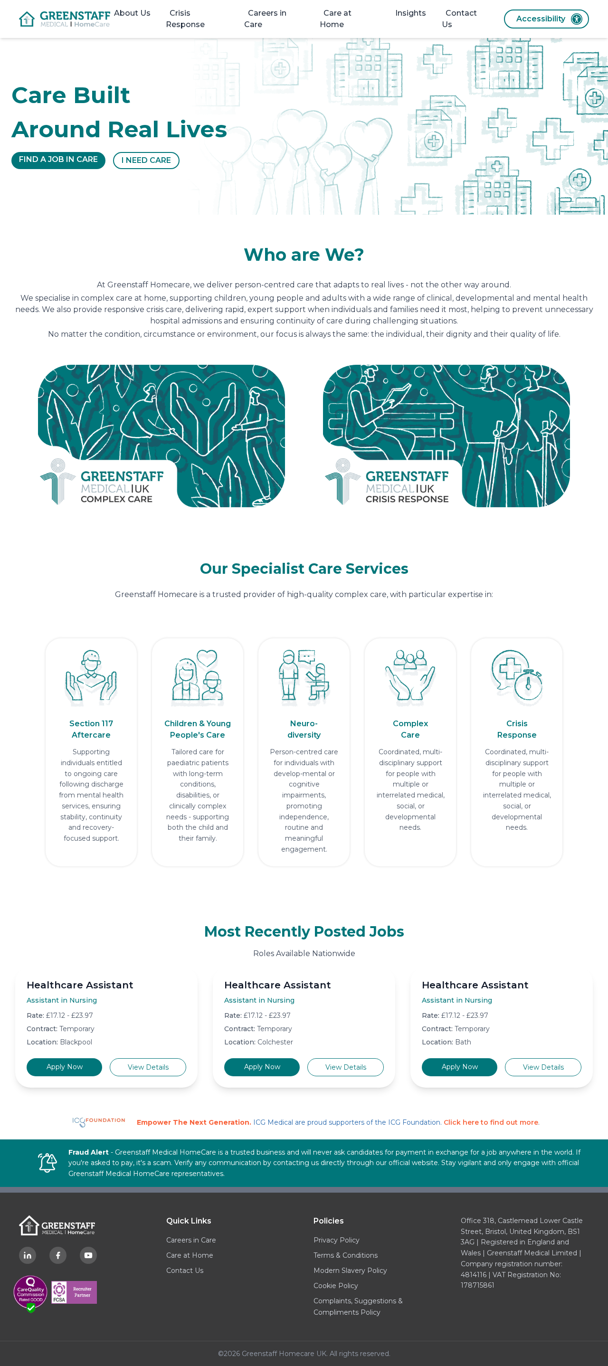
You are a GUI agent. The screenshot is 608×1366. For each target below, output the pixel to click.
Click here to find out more (491, 1122)
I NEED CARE (146, 160)
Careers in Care (265, 19)
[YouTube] (88, 1255)
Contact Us (459, 19)
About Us (132, 13)
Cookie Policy (336, 1285)
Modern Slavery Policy (350, 1270)
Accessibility (540, 18)
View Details (148, 1067)
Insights (410, 13)
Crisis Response (185, 19)
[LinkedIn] (27, 1255)
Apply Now (65, 1066)
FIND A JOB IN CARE (58, 159)
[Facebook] (57, 1255)
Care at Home (336, 19)
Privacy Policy (337, 1240)
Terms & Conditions (346, 1255)
